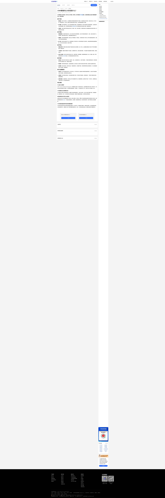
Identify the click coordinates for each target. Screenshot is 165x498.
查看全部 (95, 124)
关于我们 (52, 492)
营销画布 (101, 450)
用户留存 (101, 446)
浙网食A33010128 (72, 496)
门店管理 (106, 447)
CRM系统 (66, 8)
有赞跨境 (99, 492)
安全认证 (68, 492)
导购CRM (105, 450)
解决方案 (63, 99)
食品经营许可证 (92, 492)
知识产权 (61, 492)
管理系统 (75, 26)
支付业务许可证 (87, 492)
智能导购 (101, 447)
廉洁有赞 (71, 492)
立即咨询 (103, 465)
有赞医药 (96, 492)
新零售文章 (61, 8)
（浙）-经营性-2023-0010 (78, 496)
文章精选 (101, 451)
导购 (73, 26)
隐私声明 (58, 492)
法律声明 (55, 492)
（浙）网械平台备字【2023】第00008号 (64, 496)
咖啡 (105, 451)
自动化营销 (64, 55)
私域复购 (106, 446)
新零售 (58, 8)
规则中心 (65, 492)
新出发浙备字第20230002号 (54, 496)
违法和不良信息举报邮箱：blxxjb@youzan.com (78, 492)
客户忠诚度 (81, 14)
